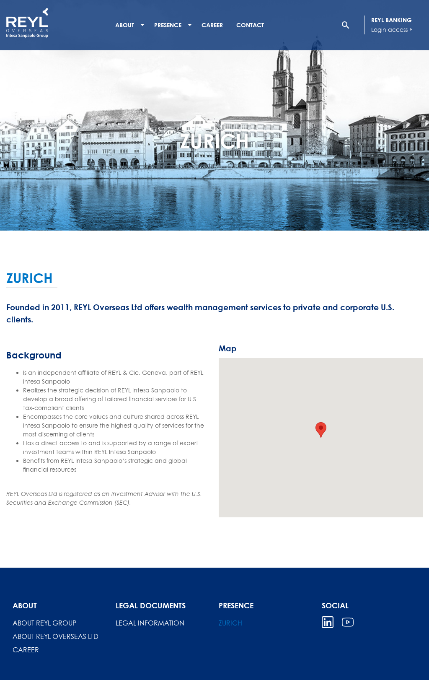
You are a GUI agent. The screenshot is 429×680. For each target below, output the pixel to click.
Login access (392, 29)
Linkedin (327, 622)
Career (212, 25)
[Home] (56, 23)
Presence (167, 25)
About (124, 25)
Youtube (348, 622)
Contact (250, 25)
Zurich (230, 623)
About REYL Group (44, 623)
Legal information (150, 623)
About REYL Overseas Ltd (55, 636)
